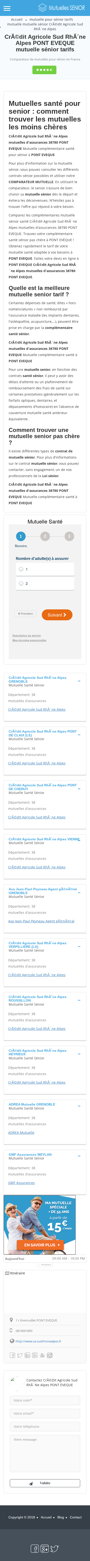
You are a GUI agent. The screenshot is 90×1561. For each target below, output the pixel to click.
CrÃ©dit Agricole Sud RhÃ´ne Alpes (37, 709)
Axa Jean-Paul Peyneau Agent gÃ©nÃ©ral (41, 921)
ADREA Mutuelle (21, 1132)
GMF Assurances (21, 1182)
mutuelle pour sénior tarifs (51, 19)
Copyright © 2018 (21, 1517)
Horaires (46, 1264)
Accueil (17, 19)
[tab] (45, 681)
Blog (60, 1517)
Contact (76, 1517)
